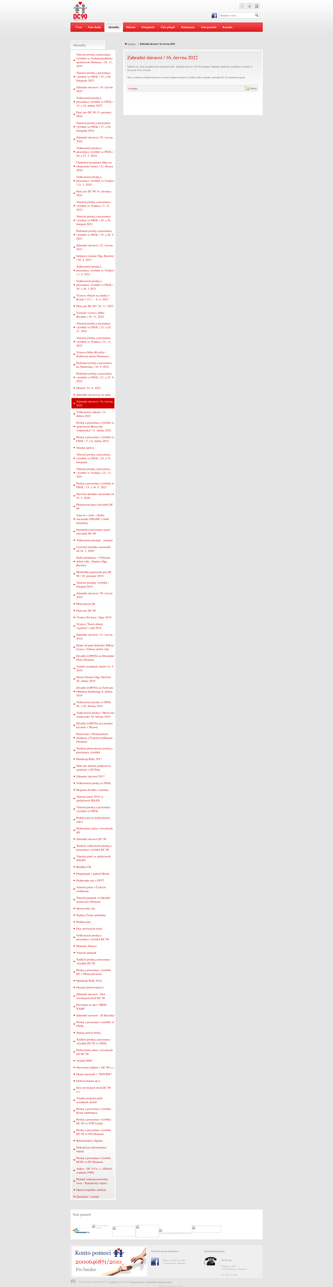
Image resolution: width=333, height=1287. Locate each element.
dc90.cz (113, 1281)
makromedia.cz (137, 1281)
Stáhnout (253, 88)
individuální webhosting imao (159, 1281)
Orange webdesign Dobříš (170, 1286)
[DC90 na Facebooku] (214, 15)
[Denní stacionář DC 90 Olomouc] (95, 11)
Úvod (79, 27)
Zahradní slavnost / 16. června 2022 (157, 43)
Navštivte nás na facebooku (164, 1251)
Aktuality (131, 43)
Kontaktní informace (214, 1251)
